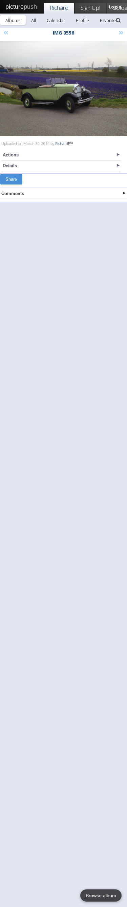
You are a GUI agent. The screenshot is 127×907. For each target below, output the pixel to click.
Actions (11, 154)
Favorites (109, 20)
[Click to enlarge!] (63, 88)
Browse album (101, 895)
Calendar (56, 20)
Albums (12, 20)
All (33, 20)
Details (10, 165)
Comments (12, 193)
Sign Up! (90, 8)
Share (11, 179)
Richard (59, 8)
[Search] (118, 20)
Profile (82, 20)
